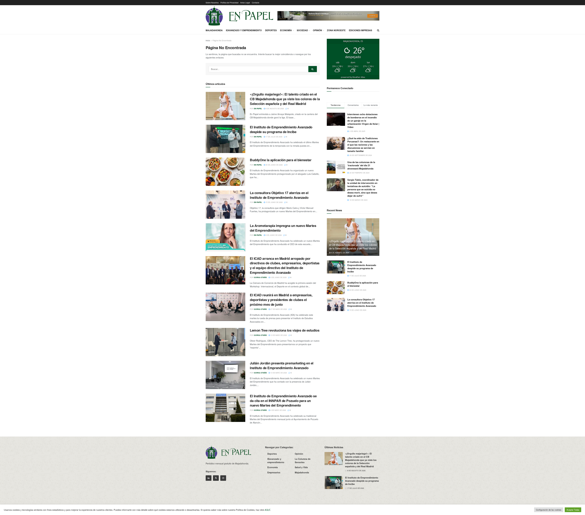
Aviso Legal (245, 2)
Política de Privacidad (229, 2)
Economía (286, 30)
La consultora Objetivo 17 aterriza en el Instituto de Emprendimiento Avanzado (279, 195)
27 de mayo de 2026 (278, 309)
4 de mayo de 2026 (278, 410)
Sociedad (302, 30)
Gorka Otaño (260, 277)
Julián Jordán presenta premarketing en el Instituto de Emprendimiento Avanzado (281, 365)
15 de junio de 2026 (274, 202)
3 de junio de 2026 (278, 277)
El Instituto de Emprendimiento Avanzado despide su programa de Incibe (281, 129)
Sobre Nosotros (212, 2)
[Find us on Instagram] (223, 478)
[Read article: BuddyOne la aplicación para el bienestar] (225, 172)
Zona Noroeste (336, 30)
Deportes (271, 30)
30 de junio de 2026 (274, 165)
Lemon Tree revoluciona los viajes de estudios (284, 330)
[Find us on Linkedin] (208, 478)
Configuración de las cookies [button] (548, 509)
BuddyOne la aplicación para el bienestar (280, 159)
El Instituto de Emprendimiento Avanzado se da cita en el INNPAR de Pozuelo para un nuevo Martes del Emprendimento (283, 400)
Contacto (255, 2)
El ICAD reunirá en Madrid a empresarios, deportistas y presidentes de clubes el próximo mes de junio (281, 299)
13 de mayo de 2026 (278, 335)
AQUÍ (267, 509)
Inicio (208, 40)
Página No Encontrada (222, 40)
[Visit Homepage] (239, 16)
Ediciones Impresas (360, 30)
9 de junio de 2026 (273, 235)
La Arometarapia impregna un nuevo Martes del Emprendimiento (283, 228)
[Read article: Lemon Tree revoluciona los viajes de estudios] (225, 342)
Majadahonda (214, 30)
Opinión (317, 30)
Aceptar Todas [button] (573, 509)
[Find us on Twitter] (216, 478)
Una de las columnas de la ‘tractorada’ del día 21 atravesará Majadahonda (361, 165)
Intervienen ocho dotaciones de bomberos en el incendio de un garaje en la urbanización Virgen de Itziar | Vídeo (363, 121)
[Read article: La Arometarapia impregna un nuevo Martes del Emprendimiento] (225, 237)
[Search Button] (378, 30)
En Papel (258, 108)
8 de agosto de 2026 (274, 108)
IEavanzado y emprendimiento (244, 30)
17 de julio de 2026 (273, 136)
